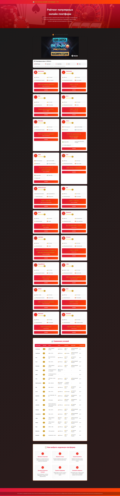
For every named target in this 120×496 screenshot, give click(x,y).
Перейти (46, 114)
